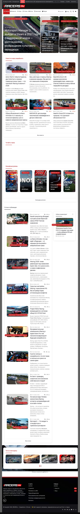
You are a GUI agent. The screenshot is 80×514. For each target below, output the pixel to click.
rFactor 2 (43, 229)
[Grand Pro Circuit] (41, 181)
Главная (62, 1)
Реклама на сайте (33, 490)
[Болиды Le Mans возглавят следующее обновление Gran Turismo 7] (68, 34)
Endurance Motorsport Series (54, 187)
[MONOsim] (26, 181)
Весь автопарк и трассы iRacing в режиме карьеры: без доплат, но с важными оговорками (40, 79)
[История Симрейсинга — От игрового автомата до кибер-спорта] (32, 459)
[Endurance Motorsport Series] (55, 181)
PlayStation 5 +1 (12, 172)
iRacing (16, 88)
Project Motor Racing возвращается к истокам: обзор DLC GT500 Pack (39, 311)
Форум (45, 11)
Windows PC (25, 172)
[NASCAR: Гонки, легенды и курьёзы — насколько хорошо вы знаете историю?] (14, 459)
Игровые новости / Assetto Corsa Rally (52, 21)
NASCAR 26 (11, 189)
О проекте (31, 488)
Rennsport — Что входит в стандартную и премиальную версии (39, 424)
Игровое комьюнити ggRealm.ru (40, 472)
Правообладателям (34, 493)
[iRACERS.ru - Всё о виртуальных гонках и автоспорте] (14, 6)
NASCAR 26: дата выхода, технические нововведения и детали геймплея (40, 116)
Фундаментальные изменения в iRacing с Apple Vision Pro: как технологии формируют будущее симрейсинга (38, 334)
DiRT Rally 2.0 (36, 233)
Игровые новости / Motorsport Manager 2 (16, 18)
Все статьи (28, 441)
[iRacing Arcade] (69, 181)
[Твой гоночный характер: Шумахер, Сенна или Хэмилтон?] (68, 459)
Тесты (31, 11)
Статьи (26, 11)
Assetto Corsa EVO (68, 120)
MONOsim (25, 189)
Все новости (40, 135)
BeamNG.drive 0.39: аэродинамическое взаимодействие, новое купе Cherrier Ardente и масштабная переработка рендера (64, 81)
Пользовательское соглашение (37, 495)
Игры (20, 11)
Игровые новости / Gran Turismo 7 (70, 21)
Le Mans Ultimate (40, 248)
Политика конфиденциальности (37, 498)
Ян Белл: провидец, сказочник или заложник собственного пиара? (39, 379)
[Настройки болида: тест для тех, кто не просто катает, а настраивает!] (50, 459)
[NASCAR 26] (12, 181)
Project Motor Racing (35, 318)
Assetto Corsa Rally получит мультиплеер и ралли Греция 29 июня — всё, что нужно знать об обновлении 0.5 (48, 44)
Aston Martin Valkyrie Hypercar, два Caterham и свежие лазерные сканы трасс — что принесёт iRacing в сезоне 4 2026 (16, 81)
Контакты (73, 1)
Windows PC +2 (55, 172)
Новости (13, 11)
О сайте (68, 1)
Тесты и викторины (11, 451)
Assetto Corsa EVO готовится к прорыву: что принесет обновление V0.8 (63, 116)
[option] (40, 34)
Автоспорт (38, 11)
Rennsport (44, 428)
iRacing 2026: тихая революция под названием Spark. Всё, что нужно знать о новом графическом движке (39, 266)
